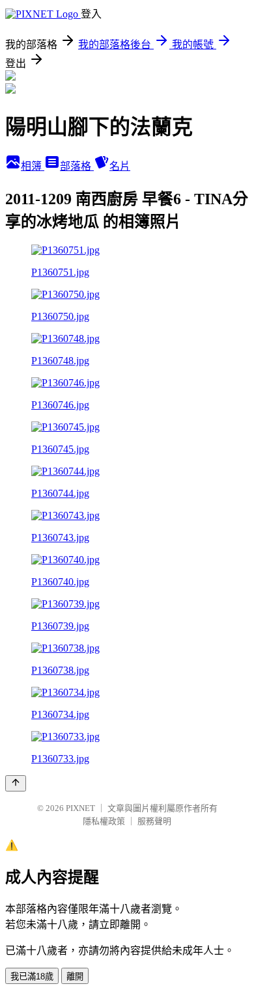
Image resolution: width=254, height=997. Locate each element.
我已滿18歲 (31, 976)
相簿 (32, 166)
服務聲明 (154, 821)
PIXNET (80, 808)
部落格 (77, 166)
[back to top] (15, 783)
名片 (119, 166)
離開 (74, 976)
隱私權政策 (104, 821)
